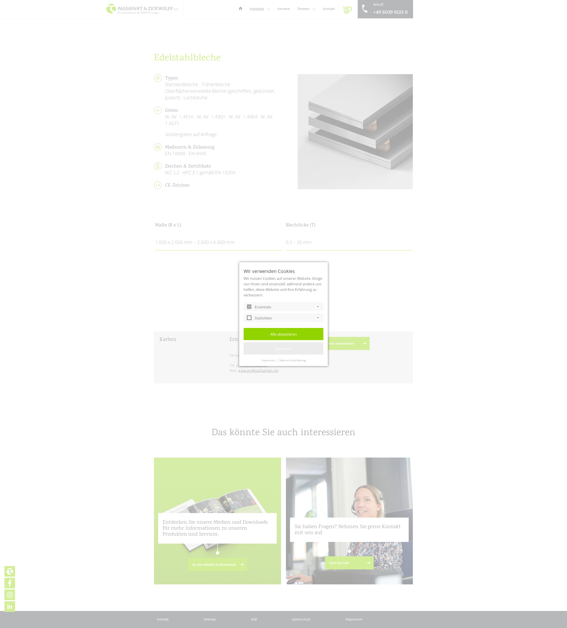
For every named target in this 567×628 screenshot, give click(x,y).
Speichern (283, 348)
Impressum (268, 360)
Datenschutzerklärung (292, 360)
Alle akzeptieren (283, 334)
